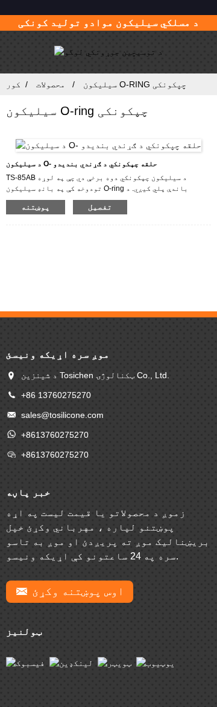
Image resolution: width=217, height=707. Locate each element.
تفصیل (100, 206)
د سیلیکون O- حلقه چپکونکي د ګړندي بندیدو (81, 164)
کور (13, 84)
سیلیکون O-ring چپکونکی (134, 84)
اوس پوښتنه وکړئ (78, 591)
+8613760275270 (55, 435)
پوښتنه (35, 206)
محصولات (50, 84)
